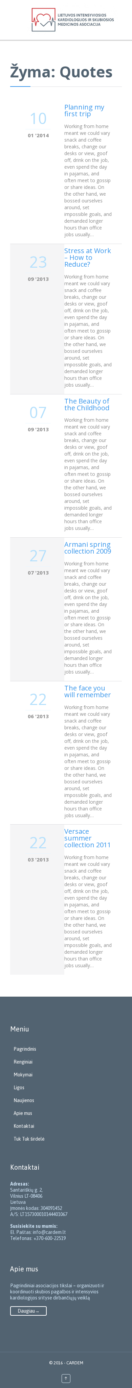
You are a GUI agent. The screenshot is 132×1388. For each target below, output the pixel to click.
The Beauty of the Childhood (86, 404)
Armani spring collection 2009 (87, 548)
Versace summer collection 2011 (87, 838)
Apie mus (23, 1113)
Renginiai (23, 1062)
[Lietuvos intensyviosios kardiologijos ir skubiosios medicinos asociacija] (72, 20)
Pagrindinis (25, 1049)
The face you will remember (87, 691)
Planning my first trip (84, 110)
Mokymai (23, 1074)
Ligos (19, 1087)
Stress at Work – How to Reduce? (87, 257)
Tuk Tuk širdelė (29, 1139)
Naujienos (24, 1100)
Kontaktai (24, 1126)
